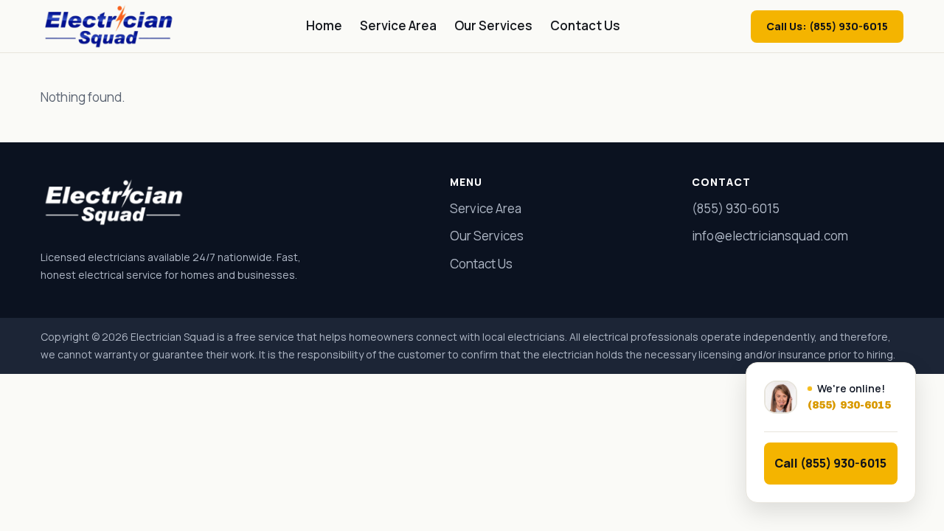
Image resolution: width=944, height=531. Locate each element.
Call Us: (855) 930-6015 (827, 26)
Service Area (398, 25)
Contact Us (585, 25)
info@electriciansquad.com (770, 235)
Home (324, 25)
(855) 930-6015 (736, 208)
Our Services (493, 25)
